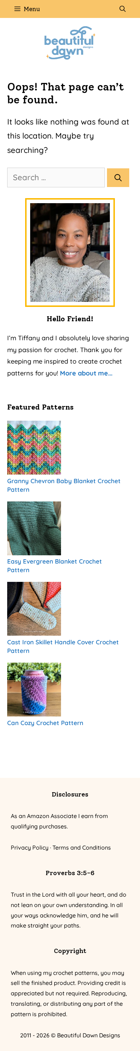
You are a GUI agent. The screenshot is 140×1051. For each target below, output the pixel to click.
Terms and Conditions (81, 847)
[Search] (118, 177)
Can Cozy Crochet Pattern (45, 723)
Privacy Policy (29, 847)
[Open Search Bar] (122, 9)
